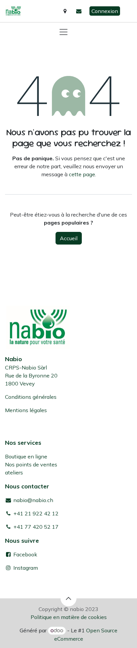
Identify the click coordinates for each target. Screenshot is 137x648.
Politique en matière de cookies (69, 617)
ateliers (14, 472)
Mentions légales (26, 410)
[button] (68, 598)
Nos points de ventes (31, 464)
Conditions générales (31, 396)
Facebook (24, 554)
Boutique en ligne (26, 456)
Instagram (25, 567)
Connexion (104, 11)
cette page (82, 174)
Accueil (68, 238)
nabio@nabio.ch (32, 500)
